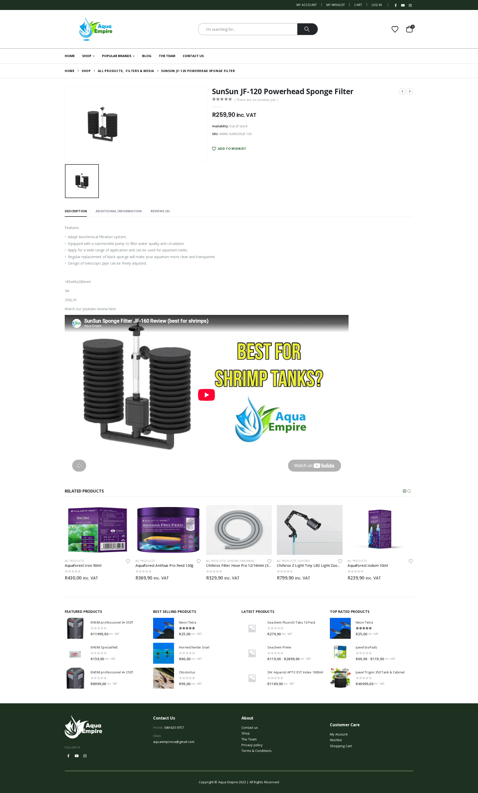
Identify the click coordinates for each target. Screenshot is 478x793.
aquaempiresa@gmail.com (173, 741)
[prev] (402, 91)
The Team (167, 56)
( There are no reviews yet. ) (256, 99)
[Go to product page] (97, 530)
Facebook (68, 756)
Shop (86, 56)
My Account (307, 5)
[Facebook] (396, 5)
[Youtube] (403, 5)
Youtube (76, 756)
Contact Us (193, 56)
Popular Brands (116, 56)
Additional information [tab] (119, 211)
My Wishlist (335, 5)
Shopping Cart (341, 746)
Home (70, 56)
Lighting (304, 561)
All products (74, 561)
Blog (146, 56)
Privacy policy (252, 745)
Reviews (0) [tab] (160, 211)
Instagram (85, 756)
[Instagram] (410, 5)
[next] (409, 91)
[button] (404, 491)
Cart (358, 5)
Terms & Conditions (256, 750)
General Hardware (240, 561)
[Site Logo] (96, 29)
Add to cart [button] (122, 513)
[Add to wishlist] (127, 561)
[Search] (307, 29)
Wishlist (336, 740)
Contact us (249, 727)
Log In (377, 5)
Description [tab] (76, 211)
